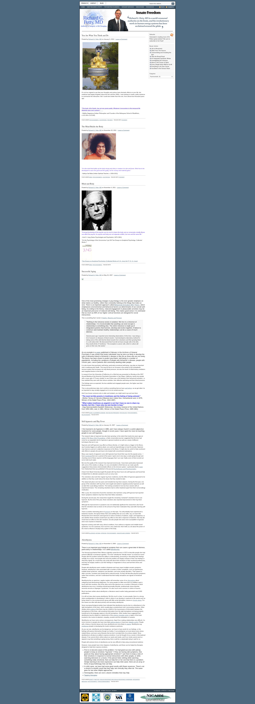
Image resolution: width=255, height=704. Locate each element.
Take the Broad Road (158, 56)
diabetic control (133, 622)
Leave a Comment (121, 39)
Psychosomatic (94, 120)
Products (84, 3)
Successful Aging (89, 271)
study (141, 467)
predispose (85, 626)
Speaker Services (128, 7)
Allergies (92, 533)
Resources (150, 7)
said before (128, 388)
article (84, 438)
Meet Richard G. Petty (94, 7)
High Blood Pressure (112, 412)
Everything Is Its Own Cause (160, 66)
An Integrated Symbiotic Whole (161, 58)
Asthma (98, 533)
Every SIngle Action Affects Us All (161, 64)
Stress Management (104, 681)
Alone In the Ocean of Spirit (160, 62)
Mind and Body (88, 183)
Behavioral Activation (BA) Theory (126, 305)
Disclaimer (114, 690)
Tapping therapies (90, 675)
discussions (131, 580)
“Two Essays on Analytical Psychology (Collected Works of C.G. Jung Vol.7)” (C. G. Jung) (110, 261)
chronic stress (137, 600)
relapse (128, 624)
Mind (90, 177)
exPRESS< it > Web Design (167, 690)
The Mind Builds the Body (92, 126)
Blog (101, 3)
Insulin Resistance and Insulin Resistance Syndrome (116, 679)
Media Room (140, 7)
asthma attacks (115, 622)
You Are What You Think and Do (95, 35)
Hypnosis (103, 533)
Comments (170, 7)
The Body (110, 120)
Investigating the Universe (159, 60)
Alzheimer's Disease (99, 412)
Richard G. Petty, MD (95, 39)
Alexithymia (87, 539)
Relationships (86, 414)
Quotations (102, 120)
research (107, 511)
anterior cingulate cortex (121, 615)
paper (98, 352)
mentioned (88, 456)
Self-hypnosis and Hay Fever (93, 421)
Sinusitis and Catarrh (123, 533)
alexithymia (115, 549)
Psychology (123, 412)
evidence (93, 609)
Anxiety (91, 679)
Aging (91, 412)
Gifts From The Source (158, 50)
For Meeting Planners (111, 7)
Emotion (96, 679)
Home (83, 7)
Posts (163, 7)
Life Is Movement (156, 48)
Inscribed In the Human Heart (160, 68)
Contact (93, 3)
